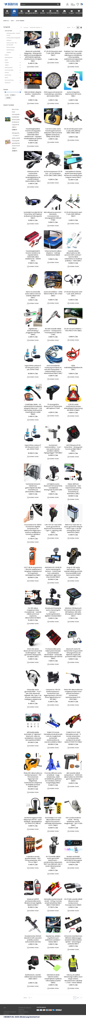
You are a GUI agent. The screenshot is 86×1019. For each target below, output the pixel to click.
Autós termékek (8, 30)
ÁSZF (5, 1007)
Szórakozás (79, 13)
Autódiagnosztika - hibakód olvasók (13, 34)
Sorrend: (26, 27)
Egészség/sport (28, 13)
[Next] (81, 997)
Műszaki (42, 13)
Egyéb (6, 60)
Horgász (71, 13)
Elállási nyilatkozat (23, 1012)
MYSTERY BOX (8, 75)
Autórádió (8, 40)
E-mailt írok (21, 1014)
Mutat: (68, 27)
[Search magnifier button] (58, 4)
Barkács (21, 13)
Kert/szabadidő (50, 13)
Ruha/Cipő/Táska (9, 80)
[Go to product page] (33, 40)
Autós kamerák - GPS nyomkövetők (11, 44)
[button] (77, 27)
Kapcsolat (6, 1014)
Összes (7, 13)
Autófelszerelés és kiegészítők (13, 37)
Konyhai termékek (9, 70)
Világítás (8, 52)
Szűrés (8, 98)
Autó (13, 13)
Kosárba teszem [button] (33, 66)
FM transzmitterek (10, 47)
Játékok (35, 13)
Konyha (57, 13)
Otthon (64, 13)
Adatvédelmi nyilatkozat (10, 1012)
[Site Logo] (11, 4)
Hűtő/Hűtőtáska (10, 50)
